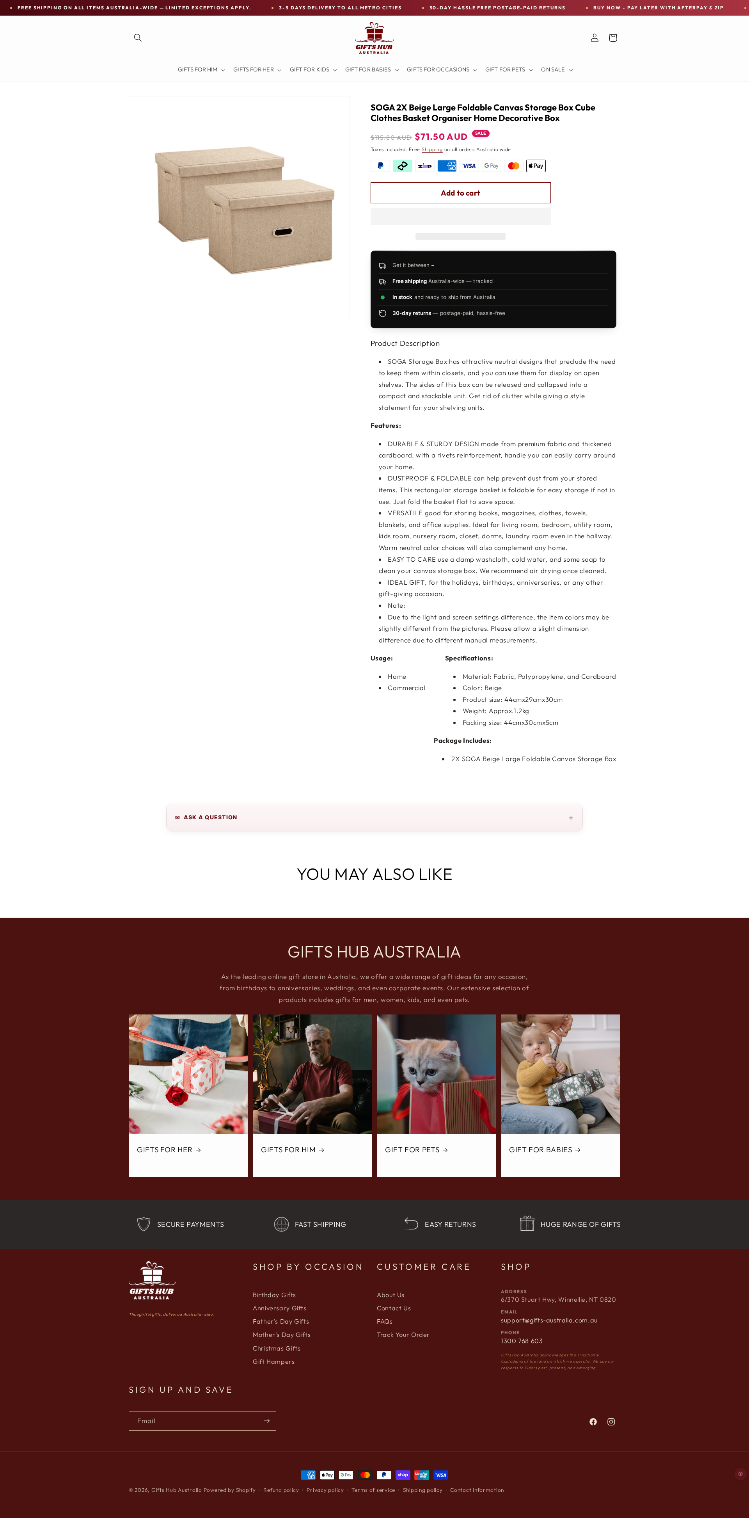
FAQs (385, 1321)
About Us (391, 1295)
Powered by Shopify (230, 1489)
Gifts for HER (164, 1150)
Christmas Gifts (276, 1348)
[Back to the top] (741, 1474)
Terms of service (373, 1489)
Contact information (477, 1489)
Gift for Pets (412, 1150)
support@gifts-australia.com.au (549, 1320)
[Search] (138, 38)
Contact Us (394, 1308)
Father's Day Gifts (281, 1321)
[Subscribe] (267, 1421)
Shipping (432, 149)
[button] (461, 217)
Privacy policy (325, 1489)
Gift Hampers (274, 1361)
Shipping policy (423, 1489)
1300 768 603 (522, 1341)
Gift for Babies (540, 1150)
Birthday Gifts (274, 1295)
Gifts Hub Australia (176, 1489)
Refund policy (281, 1489)
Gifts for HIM (288, 1150)
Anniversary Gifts (280, 1308)
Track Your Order (403, 1334)
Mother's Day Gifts (282, 1334)
